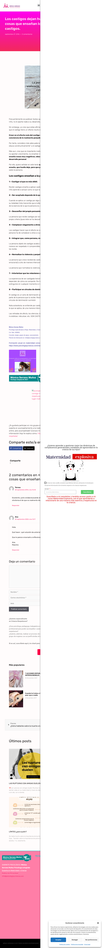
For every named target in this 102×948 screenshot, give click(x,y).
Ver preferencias (91, 940)
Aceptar (58, 940)
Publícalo (30, 448)
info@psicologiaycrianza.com (13, 876)
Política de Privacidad (10, 873)
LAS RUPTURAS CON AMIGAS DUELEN (25, 783)
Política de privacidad (77, 944)
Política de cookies (64, 944)
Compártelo (17, 448)
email (47, 489)
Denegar (75, 940)
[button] (98, 923)
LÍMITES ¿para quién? (18, 832)
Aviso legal (87, 944)
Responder (15, 505)
